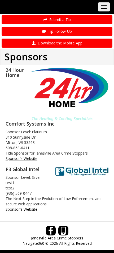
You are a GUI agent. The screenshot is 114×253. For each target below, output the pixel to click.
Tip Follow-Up (59, 31)
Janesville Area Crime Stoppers (57, 237)
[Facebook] (51, 232)
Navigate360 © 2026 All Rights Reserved (57, 243)
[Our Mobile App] (63, 232)
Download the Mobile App (59, 42)
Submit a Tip (59, 19)
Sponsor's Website (21, 158)
